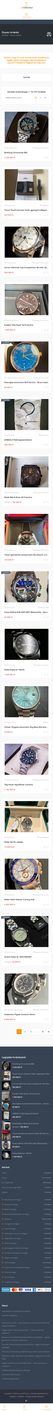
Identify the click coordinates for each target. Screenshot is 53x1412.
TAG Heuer (10, 320)
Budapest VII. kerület (42, 378)
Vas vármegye (9, 1277)
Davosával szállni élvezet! (11, 1374)
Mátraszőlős (44, 607)
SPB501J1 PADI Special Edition (18, 440)
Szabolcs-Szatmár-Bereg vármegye (17, 1267)
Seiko (8, 435)
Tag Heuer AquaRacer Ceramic (18, 784)
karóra (14, 148)
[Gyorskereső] (49, 34)
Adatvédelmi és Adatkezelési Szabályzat (16, 1311)
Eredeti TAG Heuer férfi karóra (18, 325)
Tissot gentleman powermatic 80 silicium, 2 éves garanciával (26, 555)
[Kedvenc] (48, 158)
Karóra (4, 1178)
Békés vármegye (10, 1209)
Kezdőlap (5, 35)
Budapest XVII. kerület (41, 320)
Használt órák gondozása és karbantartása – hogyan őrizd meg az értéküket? (26, 1346)
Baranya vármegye (11, 1204)
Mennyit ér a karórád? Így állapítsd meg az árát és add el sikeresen (26, 1352)
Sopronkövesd (44, 837)
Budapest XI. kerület (42, 665)
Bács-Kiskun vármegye (12, 1199)
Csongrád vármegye (11, 1224)
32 (43, 1032)
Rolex (8, 665)
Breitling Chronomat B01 (15, 152)
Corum (8, 263)
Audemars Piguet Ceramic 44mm (19, 1014)
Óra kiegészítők (7, 1182)
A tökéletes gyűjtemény (10, 1379)
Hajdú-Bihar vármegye (12, 1238)
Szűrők (26, 77)
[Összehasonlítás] (45, 158)
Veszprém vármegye (11, 1282)
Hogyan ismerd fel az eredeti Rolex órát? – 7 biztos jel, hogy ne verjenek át (24, 1364)
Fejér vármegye (10, 1229)
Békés (46, 722)
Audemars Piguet (12, 1010)
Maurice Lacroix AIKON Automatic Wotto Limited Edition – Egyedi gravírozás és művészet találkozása (26, 1338)
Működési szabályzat (9, 1315)
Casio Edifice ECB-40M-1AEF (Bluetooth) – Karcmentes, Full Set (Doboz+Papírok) (26, 612)
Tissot (8, 205)
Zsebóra (5, 1192)
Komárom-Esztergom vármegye (16, 1253)
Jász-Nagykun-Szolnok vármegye (16, 1248)
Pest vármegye (9, 1262)
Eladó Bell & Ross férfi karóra (18, 497)
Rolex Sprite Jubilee (13, 842)
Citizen (8, 722)
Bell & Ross (10, 493)
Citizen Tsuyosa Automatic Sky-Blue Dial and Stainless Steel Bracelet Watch (26, 727)
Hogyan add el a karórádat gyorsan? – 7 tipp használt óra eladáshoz (23, 1331)
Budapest (7, 1219)
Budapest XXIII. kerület (41, 263)
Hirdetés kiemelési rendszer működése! (16, 1370)
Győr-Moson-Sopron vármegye (15, 1233)
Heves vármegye (10, 1243)
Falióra (4, 1173)
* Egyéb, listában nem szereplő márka (19, 378)
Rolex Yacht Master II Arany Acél (19, 899)
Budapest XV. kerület (42, 952)
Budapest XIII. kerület (41, 148)
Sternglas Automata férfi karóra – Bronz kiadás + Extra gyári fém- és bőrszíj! (26, 382)
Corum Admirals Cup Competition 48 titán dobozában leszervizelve (26, 267)
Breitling (9, 148)
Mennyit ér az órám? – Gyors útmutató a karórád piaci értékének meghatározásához (25, 1324)
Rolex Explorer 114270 (14, 669)
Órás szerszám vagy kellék (11, 1187)
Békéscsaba (44, 435)
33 (49, 1032)
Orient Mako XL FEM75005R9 (17, 957)
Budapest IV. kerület (42, 493)
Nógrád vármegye (11, 1258)
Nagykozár (45, 205)
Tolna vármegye (10, 1272)
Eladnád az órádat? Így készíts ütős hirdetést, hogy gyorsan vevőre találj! (26, 1357)
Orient (8, 952)
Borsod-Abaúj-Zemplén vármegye (16, 1214)
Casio (8, 607)
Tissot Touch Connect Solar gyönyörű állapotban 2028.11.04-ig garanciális (26, 210)
